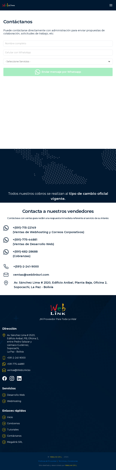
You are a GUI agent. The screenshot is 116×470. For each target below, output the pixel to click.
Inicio (10, 417)
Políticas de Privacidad (47, 461)
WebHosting (14, 401)
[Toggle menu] (111, 5)
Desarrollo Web (16, 395)
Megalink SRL (14, 442)
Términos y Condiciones (68, 461)
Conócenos (13, 423)
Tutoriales (13, 429)
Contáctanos (14, 435)
